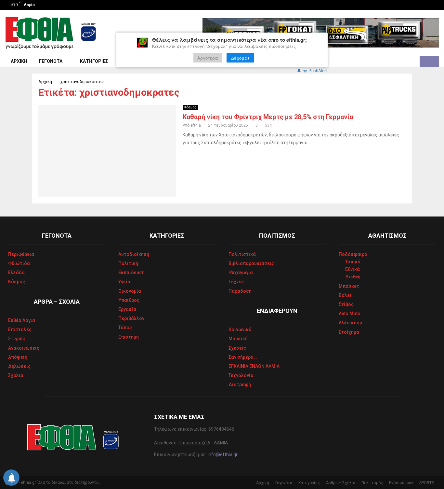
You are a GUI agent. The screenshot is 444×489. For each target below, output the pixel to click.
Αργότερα (207, 58)
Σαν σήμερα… (243, 357)
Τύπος (125, 327)
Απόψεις (17, 357)
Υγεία (124, 281)
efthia (195, 125)
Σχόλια (15, 375)
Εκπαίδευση (131, 272)
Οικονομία (129, 291)
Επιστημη (128, 337)
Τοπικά (352, 261)
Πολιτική (128, 263)
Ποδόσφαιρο (353, 254)
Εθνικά (352, 269)
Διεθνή (352, 276)
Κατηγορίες (94, 61)
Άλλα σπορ (350, 322)
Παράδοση (240, 291)
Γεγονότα (50, 61)
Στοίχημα (349, 332)
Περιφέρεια (21, 254)
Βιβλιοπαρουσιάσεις (251, 263)
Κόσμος (190, 107)
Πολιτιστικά (242, 254)
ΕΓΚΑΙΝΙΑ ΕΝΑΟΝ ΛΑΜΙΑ (254, 366)
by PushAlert (315, 70)
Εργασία (127, 309)
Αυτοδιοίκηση (133, 254)
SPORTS (426, 483)
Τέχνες (236, 281)
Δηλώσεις (19, 366)
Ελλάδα (16, 272)
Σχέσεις (237, 348)
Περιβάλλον (131, 318)
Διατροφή (240, 384)
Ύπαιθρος (128, 300)
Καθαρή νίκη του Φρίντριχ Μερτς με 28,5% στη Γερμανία (268, 117)
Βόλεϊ (345, 295)
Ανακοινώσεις (23, 348)
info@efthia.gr (223, 454)
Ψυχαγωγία (241, 272)
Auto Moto (349, 313)
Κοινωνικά (240, 329)
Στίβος (346, 304)
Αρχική (19, 61)
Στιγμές (16, 338)
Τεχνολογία (241, 375)
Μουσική (238, 338)
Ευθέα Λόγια (21, 320)
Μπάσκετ (349, 286)
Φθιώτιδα (19, 263)
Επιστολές (20, 329)
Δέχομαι (240, 58)
